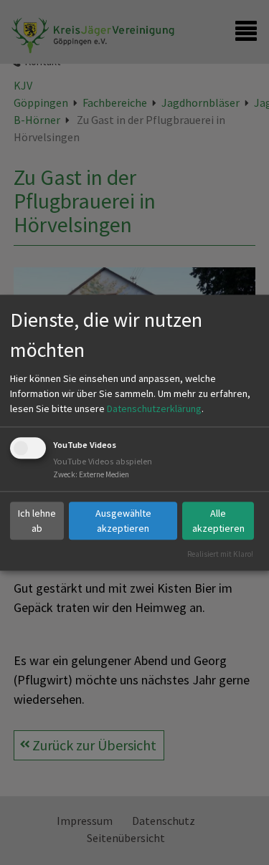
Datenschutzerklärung (154, 409)
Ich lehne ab (37, 521)
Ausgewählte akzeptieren (123, 521)
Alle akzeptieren (218, 521)
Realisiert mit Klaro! (220, 554)
